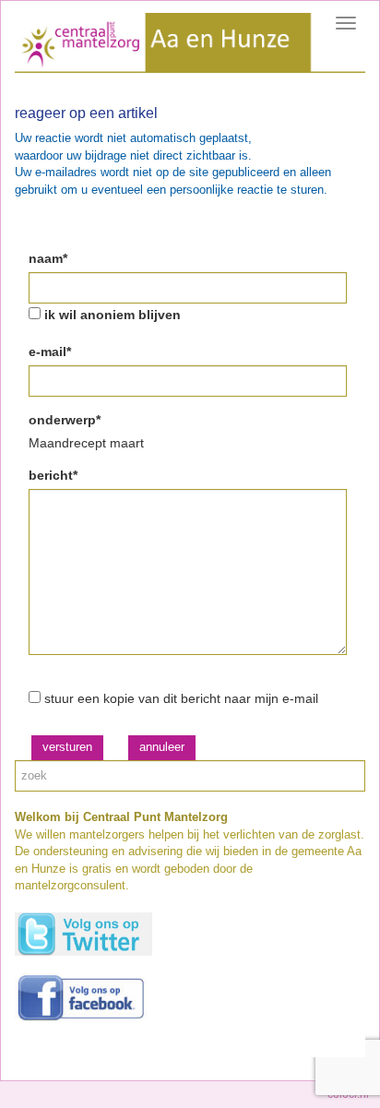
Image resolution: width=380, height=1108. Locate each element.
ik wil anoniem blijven (112, 314)
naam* (48, 258)
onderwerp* (65, 419)
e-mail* (50, 351)
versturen (67, 747)
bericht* (53, 475)
